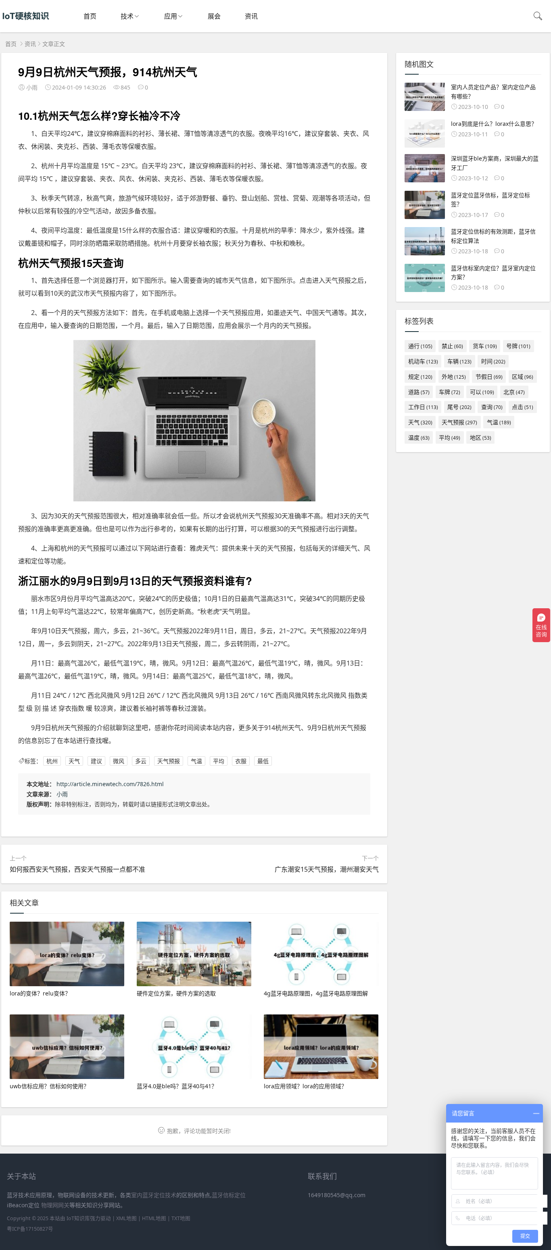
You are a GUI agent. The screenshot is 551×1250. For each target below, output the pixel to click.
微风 (118, 761)
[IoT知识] (25, 24)
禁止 (452, 346)
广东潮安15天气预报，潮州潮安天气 (327, 869)
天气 (74, 761)
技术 (127, 16)
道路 (419, 392)
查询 (492, 407)
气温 (196, 761)
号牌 (518, 346)
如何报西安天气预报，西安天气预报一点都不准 (77, 869)
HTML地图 (154, 1218)
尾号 (459, 407)
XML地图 (126, 1218)
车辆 (459, 361)
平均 (218, 761)
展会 (214, 16)
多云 (140, 761)
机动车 (423, 361)
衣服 (240, 761)
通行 (420, 346)
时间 (493, 361)
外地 (454, 376)
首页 (89, 16)
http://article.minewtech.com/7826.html (110, 784)
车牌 (449, 392)
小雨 (62, 794)
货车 (485, 346)
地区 (480, 437)
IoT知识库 (78, 1218)
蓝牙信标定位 (229, 1195)
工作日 (423, 407)
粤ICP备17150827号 (30, 1228)
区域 (522, 376)
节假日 (489, 376)
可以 (482, 392)
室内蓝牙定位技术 (153, 1195)
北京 (514, 392)
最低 (263, 761)
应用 (170, 16)
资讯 (251, 16)
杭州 (52, 761)
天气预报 (168, 761)
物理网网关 (55, 1205)
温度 (419, 437)
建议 (96, 761)
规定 (420, 376)
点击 (522, 407)
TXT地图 (180, 1218)
